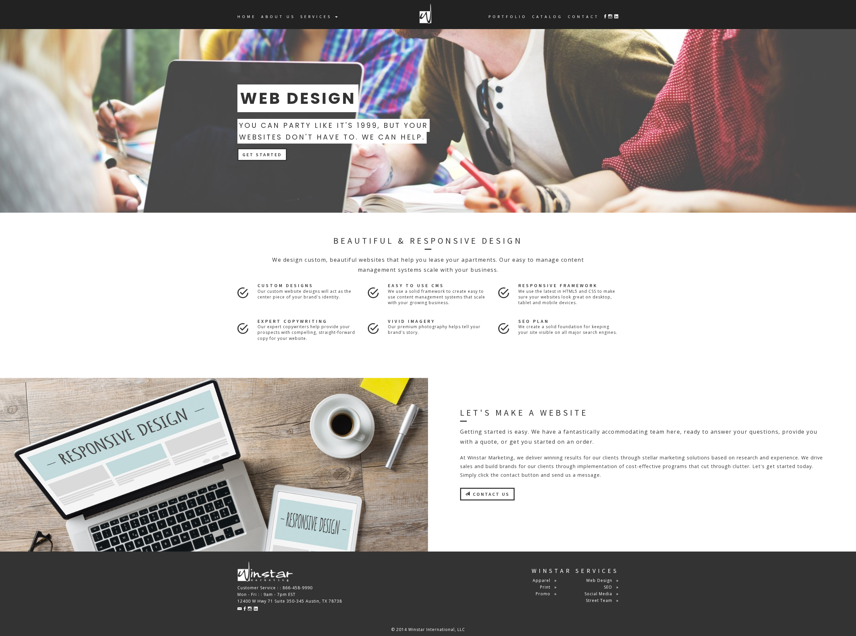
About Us (278, 16)
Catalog (547, 16)
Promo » (546, 594)
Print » (548, 587)
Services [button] (317, 16)
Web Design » (602, 580)
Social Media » (601, 594)
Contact (583, 16)
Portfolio (508, 16)
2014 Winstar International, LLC (430, 629)
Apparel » (545, 580)
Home (246, 16)
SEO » (611, 587)
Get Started (262, 155)
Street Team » (602, 600)
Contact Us (490, 494)
